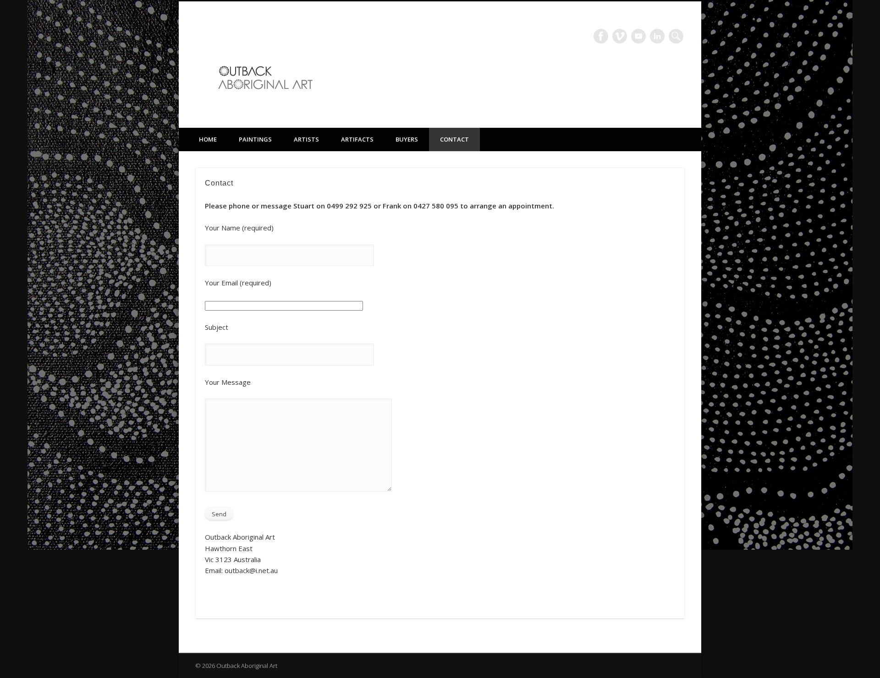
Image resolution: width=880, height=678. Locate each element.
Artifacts (357, 139)
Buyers (407, 139)
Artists (306, 139)
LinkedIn (657, 36)
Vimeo (619, 36)
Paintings (255, 139)
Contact (454, 139)
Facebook (601, 36)
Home (208, 139)
